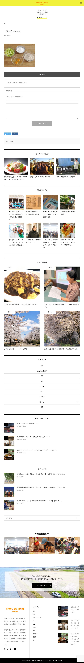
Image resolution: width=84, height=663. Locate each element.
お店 (42, 392)
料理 (42, 366)
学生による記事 (42, 371)
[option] (16, 545)
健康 (34, 611)
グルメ (42, 386)
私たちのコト (41, 17)
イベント (42, 397)
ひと (42, 381)
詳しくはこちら (42, 585)
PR (42, 376)
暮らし (42, 402)
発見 (42, 407)
